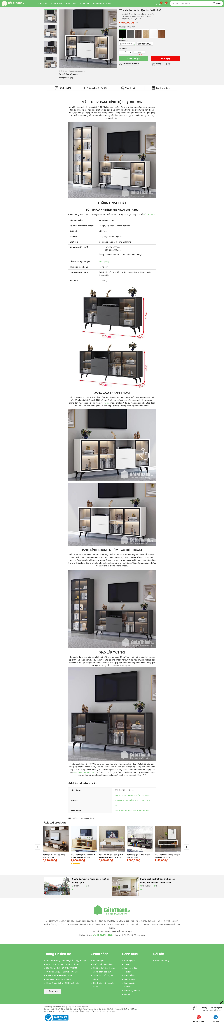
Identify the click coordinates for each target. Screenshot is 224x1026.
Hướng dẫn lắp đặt (162, 64)
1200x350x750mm (123, 810)
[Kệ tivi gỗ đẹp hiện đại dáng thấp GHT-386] (56, 839)
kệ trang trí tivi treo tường (84, 772)
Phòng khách (56, 3)
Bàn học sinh (130, 983)
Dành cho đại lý (163, 88)
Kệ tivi (106, 403)
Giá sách (128, 994)
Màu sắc (122, 27)
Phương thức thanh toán (104, 968)
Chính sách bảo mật (102, 972)
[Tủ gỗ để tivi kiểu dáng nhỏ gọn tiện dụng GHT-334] (168, 839)
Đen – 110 (119, 795)
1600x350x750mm (141, 810)
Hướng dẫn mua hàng (102, 964)
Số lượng (123, 48)
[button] (52, 991)
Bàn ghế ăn (129, 975)
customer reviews (77, 71)
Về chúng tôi (98, 960)
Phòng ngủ (71, 3)
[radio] (122, 33)
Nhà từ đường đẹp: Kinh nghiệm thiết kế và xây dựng (90, 881)
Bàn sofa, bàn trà (132, 990)
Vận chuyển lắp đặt (98, 88)
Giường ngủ (129, 960)
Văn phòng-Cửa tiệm (102, 3)
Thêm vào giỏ (133, 58)
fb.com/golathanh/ (63, 979)
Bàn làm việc (130, 979)
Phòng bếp (84, 3)
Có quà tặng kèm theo (68, 74)
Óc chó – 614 (144, 795)
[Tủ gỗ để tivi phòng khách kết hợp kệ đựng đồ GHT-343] (84, 839)
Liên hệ (96, 987)
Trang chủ (42, 3)
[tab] (63, 88)
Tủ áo (127, 964)
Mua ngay (165, 58)
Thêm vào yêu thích (131, 64)
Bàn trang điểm (131, 968)
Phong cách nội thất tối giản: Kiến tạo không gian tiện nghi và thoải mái (157, 881)
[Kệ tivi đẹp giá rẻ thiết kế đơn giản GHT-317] (140, 839)
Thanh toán (130, 88)
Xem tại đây (104, 261)
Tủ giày (127, 972)
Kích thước (123, 40)
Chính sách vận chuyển (103, 983)
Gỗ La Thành (149, 214)
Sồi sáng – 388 (121, 800)
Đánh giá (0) (65, 88)
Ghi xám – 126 (130, 795)
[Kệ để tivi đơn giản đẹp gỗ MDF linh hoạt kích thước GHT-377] (112, 839)
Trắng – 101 (134, 800)
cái (139, 52)
